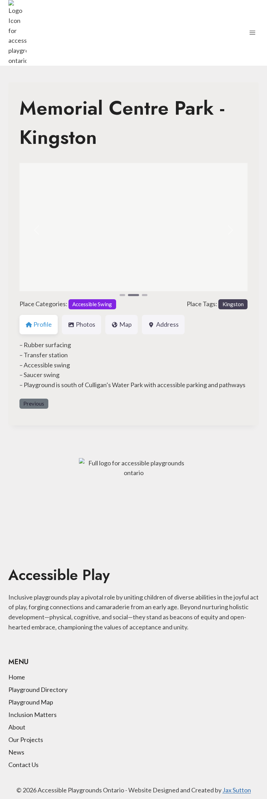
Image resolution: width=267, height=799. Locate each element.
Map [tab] (125, 324)
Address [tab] (167, 324)
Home (16, 677)
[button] (36, 230)
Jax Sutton (236, 790)
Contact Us (23, 764)
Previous (33, 403)
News (16, 752)
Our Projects (25, 739)
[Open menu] (252, 32)
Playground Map (30, 702)
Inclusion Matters (32, 714)
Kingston (233, 304)
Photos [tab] (85, 324)
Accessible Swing (92, 304)
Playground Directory (37, 689)
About (16, 727)
